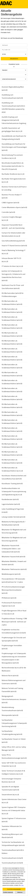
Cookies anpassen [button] (8, 892)
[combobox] (14, 54)
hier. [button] (22, 885)
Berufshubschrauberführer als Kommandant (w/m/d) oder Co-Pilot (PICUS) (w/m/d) (13, 166)
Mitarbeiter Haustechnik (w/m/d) (13, 557)
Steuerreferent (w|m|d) (10, 795)
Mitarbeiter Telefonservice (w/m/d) (14, 569)
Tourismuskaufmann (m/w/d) (12, 858)
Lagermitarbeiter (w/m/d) (11, 504)
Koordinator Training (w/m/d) (12, 483)
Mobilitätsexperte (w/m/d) (11, 574)
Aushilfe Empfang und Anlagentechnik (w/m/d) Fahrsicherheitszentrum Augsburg (14, 120)
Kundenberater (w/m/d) (10, 499)
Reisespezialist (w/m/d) (10, 715)
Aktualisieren (14, 58)
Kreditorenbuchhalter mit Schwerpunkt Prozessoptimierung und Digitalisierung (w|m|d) (14, 491)
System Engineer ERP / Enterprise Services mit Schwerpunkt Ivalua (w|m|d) (14, 810)
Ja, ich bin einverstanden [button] (14, 889)
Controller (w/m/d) (8, 212)
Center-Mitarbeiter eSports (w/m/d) (14, 207)
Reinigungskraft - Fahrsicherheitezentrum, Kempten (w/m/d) (14, 699)
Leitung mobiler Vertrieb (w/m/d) (13, 517)
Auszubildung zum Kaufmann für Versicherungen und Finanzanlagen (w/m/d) (14, 147)
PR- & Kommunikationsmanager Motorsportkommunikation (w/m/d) (13, 590)
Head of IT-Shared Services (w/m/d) (14, 245)
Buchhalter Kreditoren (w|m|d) (13, 174)
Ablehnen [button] (19, 892)
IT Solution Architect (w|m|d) (12, 266)
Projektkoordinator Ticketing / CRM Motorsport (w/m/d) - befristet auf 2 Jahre (14, 621)
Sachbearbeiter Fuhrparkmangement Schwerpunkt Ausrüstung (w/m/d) (14, 723)
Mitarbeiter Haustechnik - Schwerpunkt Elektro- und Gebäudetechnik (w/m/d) (11, 548)
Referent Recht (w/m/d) (10, 676)
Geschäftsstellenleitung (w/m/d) (13, 241)
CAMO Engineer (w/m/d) (10, 203)
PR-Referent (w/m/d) (9, 598)
